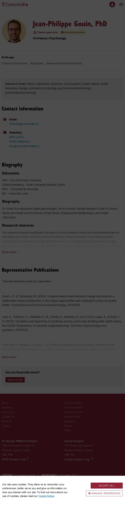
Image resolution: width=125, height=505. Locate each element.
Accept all (106, 485)
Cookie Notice (46, 496)
